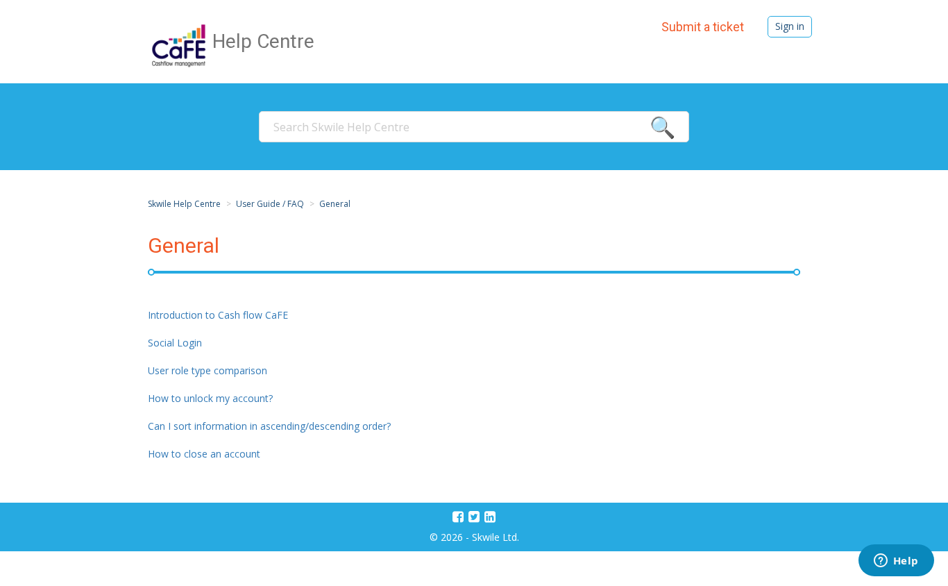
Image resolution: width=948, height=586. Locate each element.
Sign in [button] (789, 26)
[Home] (180, 44)
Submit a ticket (702, 26)
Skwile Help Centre (184, 204)
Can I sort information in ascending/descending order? (269, 426)
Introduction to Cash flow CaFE (218, 314)
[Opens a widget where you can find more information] (896, 561)
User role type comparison (207, 370)
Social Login (175, 342)
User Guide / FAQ (270, 204)
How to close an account (204, 453)
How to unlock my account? (210, 398)
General (334, 204)
